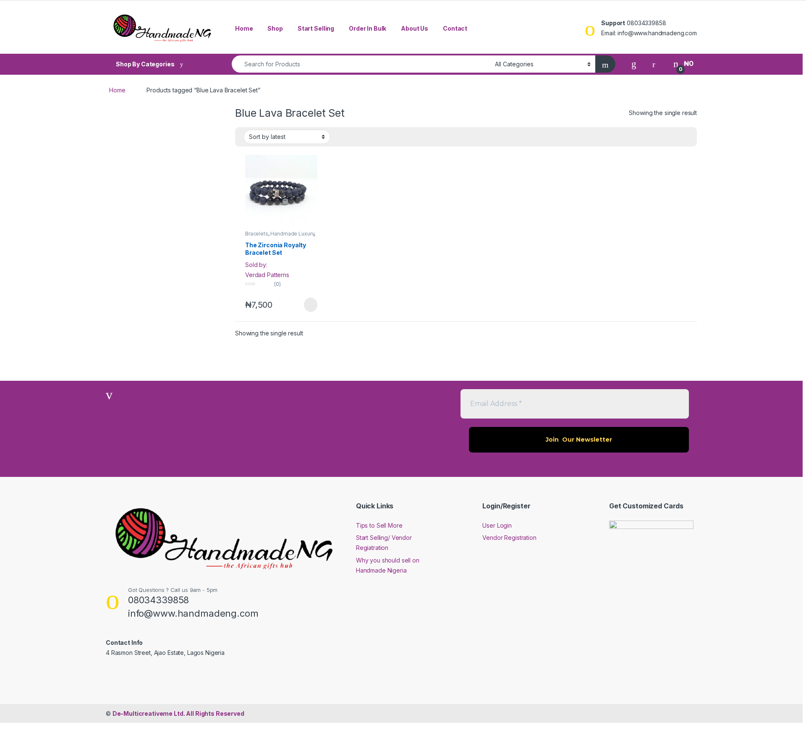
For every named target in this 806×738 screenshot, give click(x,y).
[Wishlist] (633, 64)
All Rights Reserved (178, 713)
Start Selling (316, 28)
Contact (455, 28)
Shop (275, 28)
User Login (497, 525)
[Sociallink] (109, 670)
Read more (310, 305)
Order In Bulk (367, 28)
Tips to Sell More (379, 525)
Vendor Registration (509, 537)
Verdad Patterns (267, 274)
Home (244, 28)
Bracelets (256, 233)
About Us (414, 28)
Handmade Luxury (292, 233)
